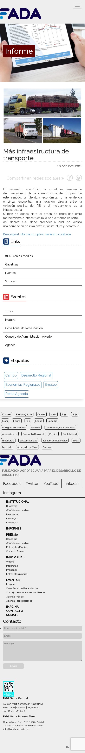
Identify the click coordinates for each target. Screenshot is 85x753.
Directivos (11, 506)
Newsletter (12, 514)
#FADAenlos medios (19, 256)
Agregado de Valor (27, 447)
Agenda (10, 345)
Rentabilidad (70, 434)
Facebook (12, 483)
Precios (53, 434)
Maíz (53, 414)
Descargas (12, 518)
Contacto (14, 610)
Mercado (7, 447)
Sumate (10, 281)
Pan (28, 421)
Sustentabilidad (28, 440)
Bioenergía (8, 440)
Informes (13, 528)
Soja (74, 414)
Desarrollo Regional (36, 375)
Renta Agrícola (16, 394)
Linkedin (71, 483)
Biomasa (35, 427)
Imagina (10, 319)
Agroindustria (9, 434)
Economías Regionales (22, 385)
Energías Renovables (14, 427)
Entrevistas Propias (16, 547)
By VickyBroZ (74, 746)
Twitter (32, 483)
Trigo (64, 414)
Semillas (52, 421)
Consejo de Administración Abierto (28, 336)
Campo (11, 375)
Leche (38, 421)
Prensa (12, 534)
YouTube (51, 483)
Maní (5, 421)
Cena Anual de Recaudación (24, 328)
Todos (9, 311)
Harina (16, 421)
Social (76, 440)
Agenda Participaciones (19, 600)
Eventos (10, 272)
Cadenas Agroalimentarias (60, 427)
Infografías (12, 565)
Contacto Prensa (15, 551)
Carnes (41, 414)
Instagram (12, 493)
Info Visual (15, 557)
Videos (10, 561)
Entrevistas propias (16, 574)
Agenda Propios (15, 596)
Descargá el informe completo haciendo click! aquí (37, 234)
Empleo (51, 385)
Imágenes (11, 569)
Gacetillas (11, 264)
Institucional (18, 501)
